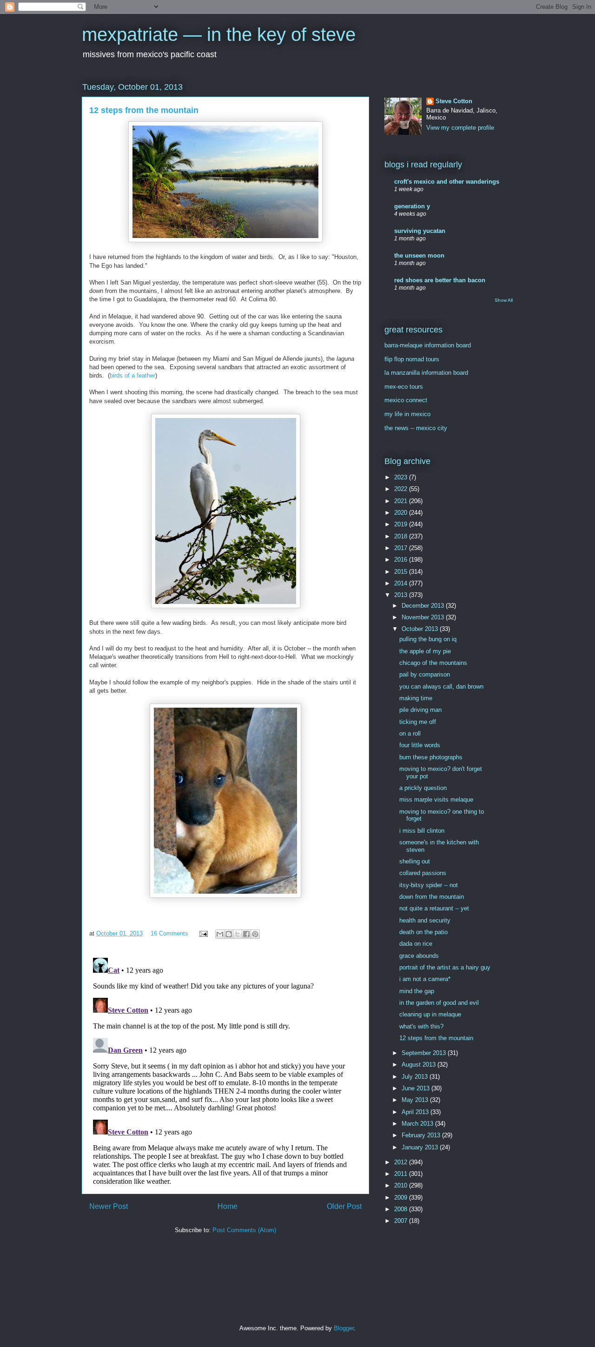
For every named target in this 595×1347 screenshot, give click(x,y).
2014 (401, 583)
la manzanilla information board (426, 372)
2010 (401, 1185)
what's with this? (421, 1026)
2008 (401, 1209)
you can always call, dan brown (441, 686)
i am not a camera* (424, 978)
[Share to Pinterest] (255, 934)
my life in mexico (407, 414)
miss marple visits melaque (436, 799)
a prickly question (423, 787)
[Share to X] (237, 934)
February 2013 (422, 1135)
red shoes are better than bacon (439, 280)
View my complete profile (460, 127)
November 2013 (424, 617)
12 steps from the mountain (436, 1038)
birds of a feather (132, 375)
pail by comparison (424, 674)
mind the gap (416, 991)
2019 (401, 524)
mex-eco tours (403, 386)
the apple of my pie (425, 651)
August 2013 (419, 1064)
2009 (401, 1197)
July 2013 (416, 1076)
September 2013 (425, 1052)
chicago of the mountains (433, 662)
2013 (401, 594)
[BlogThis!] (228, 934)
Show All (504, 300)
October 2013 (421, 628)
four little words (419, 745)
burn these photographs (431, 757)
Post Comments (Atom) (244, 1230)
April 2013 (416, 1111)
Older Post (344, 1206)
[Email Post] (203, 933)
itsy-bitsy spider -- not (428, 885)
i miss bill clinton (421, 830)
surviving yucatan (419, 230)
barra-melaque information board (427, 345)
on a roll (410, 733)
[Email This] (220, 934)
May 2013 (416, 1099)
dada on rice (415, 943)
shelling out (414, 861)
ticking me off (417, 721)
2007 (401, 1220)
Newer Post (108, 1206)
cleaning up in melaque (430, 1014)
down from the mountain (431, 896)
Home (228, 1206)
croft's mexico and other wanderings (446, 181)
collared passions (422, 872)
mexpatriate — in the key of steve (219, 34)
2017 (401, 547)
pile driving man (420, 709)
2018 (401, 536)
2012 (401, 1162)
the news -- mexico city (415, 428)
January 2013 (421, 1147)
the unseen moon (419, 255)
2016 (401, 559)
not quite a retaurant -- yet (434, 908)
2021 (401, 501)
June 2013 (416, 1088)
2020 (401, 512)
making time (415, 698)
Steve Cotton (454, 101)
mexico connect (405, 400)
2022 (401, 488)
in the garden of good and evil (439, 1002)
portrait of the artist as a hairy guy (444, 967)
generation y (412, 206)
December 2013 (424, 605)
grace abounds (419, 955)
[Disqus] (225, 1070)
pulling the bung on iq (427, 639)
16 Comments (169, 933)
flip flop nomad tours (411, 359)
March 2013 (418, 1123)
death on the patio (423, 932)
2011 (401, 1173)
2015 (401, 571)
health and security (424, 920)
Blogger (344, 1328)
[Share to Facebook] (246, 934)
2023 (401, 477)
